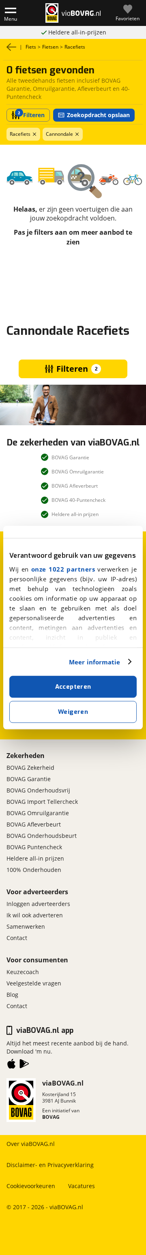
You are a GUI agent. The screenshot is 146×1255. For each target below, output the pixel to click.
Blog (12, 994)
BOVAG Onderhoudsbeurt (41, 836)
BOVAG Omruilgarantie (37, 813)
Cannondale (59, 134)
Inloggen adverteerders (38, 904)
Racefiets (20, 134)
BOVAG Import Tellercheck (42, 801)
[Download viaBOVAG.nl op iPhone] (11, 1065)
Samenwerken (25, 926)
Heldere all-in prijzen (35, 858)
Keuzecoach (22, 972)
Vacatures (81, 1186)
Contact (16, 938)
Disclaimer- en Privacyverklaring (50, 1165)
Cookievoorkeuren (30, 1186)
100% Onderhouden (33, 870)
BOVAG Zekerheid (30, 767)
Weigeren (73, 712)
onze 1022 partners (63, 569)
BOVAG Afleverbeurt (33, 824)
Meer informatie (94, 662)
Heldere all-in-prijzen (77, 32)
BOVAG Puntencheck (34, 847)
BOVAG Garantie (28, 779)
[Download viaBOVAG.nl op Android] (24, 1065)
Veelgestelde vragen (33, 983)
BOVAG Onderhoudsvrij (38, 790)
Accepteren (73, 687)
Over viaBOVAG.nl (30, 1144)
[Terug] (11, 47)
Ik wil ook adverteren (34, 915)
